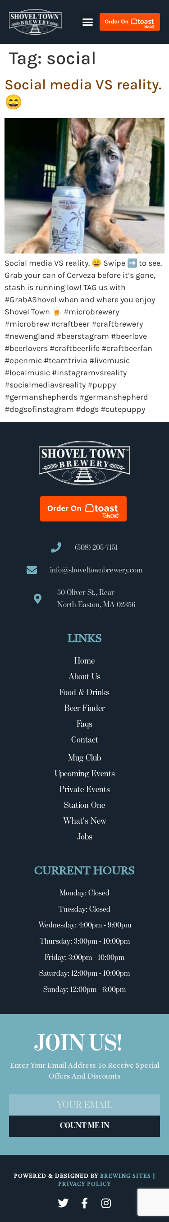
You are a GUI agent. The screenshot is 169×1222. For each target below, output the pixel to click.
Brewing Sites (126, 1176)
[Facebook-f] (84, 1203)
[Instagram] (106, 1203)
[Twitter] (63, 1203)
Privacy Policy (84, 1184)
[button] (87, 22)
